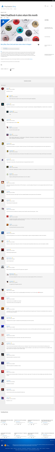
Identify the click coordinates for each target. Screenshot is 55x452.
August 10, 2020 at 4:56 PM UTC (13, 127)
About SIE (15, 448)
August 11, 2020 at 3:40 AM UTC (13, 274)
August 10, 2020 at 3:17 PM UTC (11, 104)
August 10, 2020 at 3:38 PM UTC (11, 144)
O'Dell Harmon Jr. (18, 421)
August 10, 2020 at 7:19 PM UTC (11, 250)
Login (47, 6)
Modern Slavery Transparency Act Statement (22, 449)
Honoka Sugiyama (4, 435)
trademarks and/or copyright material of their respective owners (22, 445)
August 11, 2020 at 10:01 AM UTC (13, 216)
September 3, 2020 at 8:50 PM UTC (11, 398)
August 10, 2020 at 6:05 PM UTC (11, 209)
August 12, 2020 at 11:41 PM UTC (13, 96)
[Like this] (6, 424)
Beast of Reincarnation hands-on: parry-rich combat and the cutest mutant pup (47, 420)
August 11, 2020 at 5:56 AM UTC (13, 282)
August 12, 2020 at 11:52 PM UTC (11, 335)
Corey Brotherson (45, 422)
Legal (40, 448)
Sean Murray (3, 422)
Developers (47, 448)
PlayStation (10, 6)
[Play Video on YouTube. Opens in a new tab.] (37, 40)
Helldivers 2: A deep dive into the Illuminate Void (47, 433)
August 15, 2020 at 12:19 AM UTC (11, 363)
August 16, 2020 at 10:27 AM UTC (11, 390)
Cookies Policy (29, 448)
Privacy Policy (24, 448)
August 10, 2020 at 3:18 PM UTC (13, 112)
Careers (38, 448)
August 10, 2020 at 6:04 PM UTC (13, 167)
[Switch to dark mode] (45, 6)
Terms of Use (19, 448)
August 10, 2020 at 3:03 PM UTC (11, 89)
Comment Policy (7, 448)
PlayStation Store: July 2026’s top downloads (20, 420)
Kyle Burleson (31, 422)
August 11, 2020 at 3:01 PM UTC (13, 225)
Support (12, 448)
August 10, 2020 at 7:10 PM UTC (11, 241)
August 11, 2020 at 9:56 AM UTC (13, 174)
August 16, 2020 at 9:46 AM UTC (11, 381)
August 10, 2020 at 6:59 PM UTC (11, 233)
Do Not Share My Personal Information (34, 449)
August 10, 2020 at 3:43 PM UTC (13, 151)
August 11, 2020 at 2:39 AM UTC (11, 267)
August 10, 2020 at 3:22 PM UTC (11, 120)
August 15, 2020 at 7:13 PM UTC (11, 372)
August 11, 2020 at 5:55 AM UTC (11, 290)
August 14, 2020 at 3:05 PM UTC (11, 355)
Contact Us (43, 448)
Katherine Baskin (45, 434)
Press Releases (34, 448)
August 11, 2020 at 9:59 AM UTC (11, 298)
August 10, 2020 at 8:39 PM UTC (13, 135)
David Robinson (18, 435)
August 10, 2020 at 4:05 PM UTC (11, 192)
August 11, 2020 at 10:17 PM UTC (11, 318)
